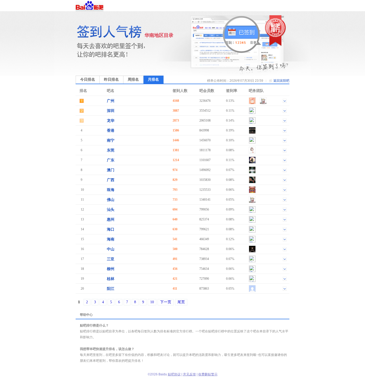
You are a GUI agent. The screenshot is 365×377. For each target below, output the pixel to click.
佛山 (110, 200)
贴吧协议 (174, 374)
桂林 (110, 279)
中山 (110, 249)
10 (152, 302)
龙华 (110, 121)
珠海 (110, 190)
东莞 (110, 150)
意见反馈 (189, 374)
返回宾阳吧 (281, 81)
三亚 (110, 259)
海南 (110, 239)
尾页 (181, 302)
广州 (110, 101)
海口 (110, 229)
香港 (110, 131)
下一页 (165, 302)
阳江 (110, 289)
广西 (110, 180)
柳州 (110, 269)
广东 (110, 160)
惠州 (110, 219)
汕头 (110, 210)
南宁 (110, 140)
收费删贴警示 (208, 374)
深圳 (110, 111)
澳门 (110, 170)
